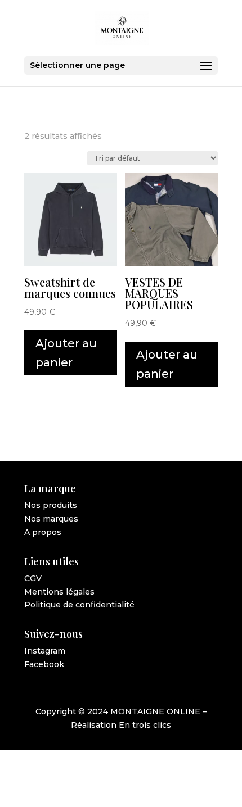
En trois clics (145, 725)
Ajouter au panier (66, 353)
